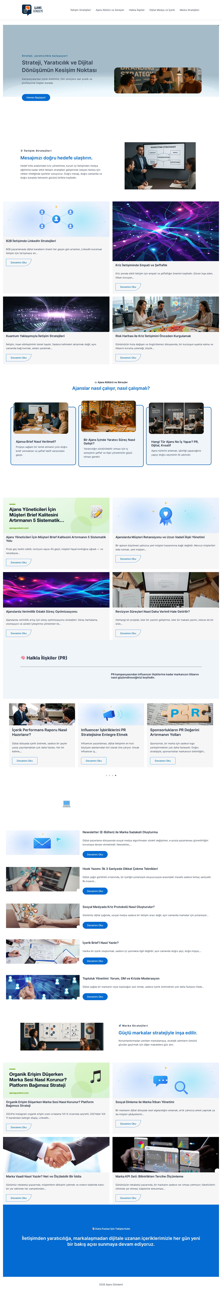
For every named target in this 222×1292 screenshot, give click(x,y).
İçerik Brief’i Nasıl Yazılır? (101, 943)
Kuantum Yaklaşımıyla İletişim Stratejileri (35, 336)
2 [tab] (109, 775)
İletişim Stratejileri (81, 9)
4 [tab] (115, 775)
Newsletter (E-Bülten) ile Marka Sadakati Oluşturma (120, 832)
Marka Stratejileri (189, 9)
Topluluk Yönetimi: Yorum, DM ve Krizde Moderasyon (121, 978)
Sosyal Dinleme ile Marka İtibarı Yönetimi (145, 1102)
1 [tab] (106, 775)
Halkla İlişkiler (137, 9)
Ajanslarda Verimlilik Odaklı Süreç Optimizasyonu (41, 611)
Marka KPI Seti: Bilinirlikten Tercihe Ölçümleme (149, 1176)
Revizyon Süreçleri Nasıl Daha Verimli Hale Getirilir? (153, 611)
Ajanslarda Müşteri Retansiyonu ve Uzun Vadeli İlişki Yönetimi (160, 537)
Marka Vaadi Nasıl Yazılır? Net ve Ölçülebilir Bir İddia (43, 1176)
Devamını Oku (19, 262)
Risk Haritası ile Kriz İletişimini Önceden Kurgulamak (153, 336)
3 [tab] (112, 775)
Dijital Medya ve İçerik (162, 9)
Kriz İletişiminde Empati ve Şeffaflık (141, 265)
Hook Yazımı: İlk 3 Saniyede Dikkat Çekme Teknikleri (120, 869)
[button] (36, 97)
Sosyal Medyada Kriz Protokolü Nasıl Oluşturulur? (119, 907)
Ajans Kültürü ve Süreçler (110, 9)
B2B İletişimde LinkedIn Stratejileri (31, 241)
